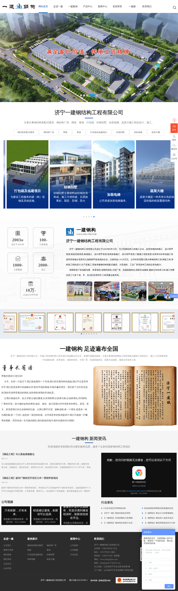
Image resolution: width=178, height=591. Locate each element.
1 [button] (81, 95)
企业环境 (7, 568)
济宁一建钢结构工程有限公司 (53, 580)
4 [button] (90, 95)
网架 (65, 132)
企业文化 (7, 564)
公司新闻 (74, 545)
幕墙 (79, 132)
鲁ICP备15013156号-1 (78, 580)
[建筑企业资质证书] (46, 322)
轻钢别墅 (120, 132)
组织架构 (7, 555)
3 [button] (87, 95)
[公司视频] (15, 524)
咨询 (174, 130)
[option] (89, 57)
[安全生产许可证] (18, 322)
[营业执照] (159, 322)
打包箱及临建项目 (98, 132)
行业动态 (74, 555)
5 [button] (95, 95)
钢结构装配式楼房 (26, 132)
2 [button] (84, 95)
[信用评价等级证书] (103, 322)
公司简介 (7, 545)
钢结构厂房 (49, 132)
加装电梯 (138, 132)
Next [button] (172, 57)
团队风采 (7, 559)
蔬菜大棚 (156, 132)
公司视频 (74, 550)
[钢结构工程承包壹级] (74, 322)
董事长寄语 (8, 550)
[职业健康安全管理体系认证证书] (131, 322)
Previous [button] (6, 57)
